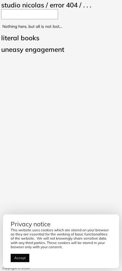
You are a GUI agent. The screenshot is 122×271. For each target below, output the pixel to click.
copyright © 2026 (16, 268)
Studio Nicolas (22, 5)
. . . (87, 5)
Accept (20, 258)
